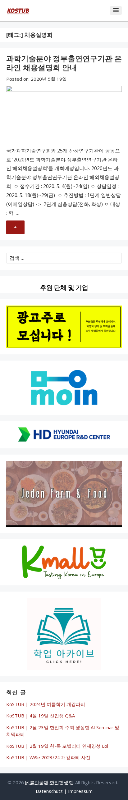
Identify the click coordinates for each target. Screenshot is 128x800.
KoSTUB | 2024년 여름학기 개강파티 (45, 704)
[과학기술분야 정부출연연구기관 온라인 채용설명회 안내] (64, 116)
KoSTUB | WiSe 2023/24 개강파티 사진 (48, 757)
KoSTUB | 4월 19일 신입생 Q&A (40, 715)
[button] (116, 10)
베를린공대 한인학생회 (49, 782)
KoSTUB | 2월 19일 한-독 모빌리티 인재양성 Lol (57, 746)
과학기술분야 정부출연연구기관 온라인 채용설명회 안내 (64, 62)
